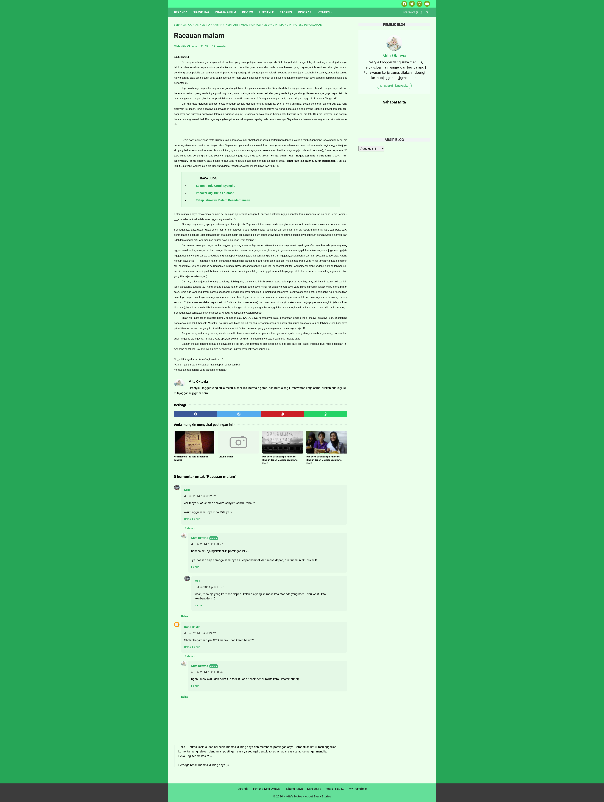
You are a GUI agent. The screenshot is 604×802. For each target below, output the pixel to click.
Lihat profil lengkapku (394, 85)
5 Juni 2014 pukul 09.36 (210, 587)
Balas (187, 519)
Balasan (190, 528)
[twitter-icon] (411, 3)
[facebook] (195, 414)
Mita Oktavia (199, 538)
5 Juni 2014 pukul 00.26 (207, 672)
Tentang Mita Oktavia (266, 789)
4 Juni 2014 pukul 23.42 (200, 633)
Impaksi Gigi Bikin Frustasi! (215, 193)
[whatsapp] (325, 414)
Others (324, 12)
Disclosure (314, 789)
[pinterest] (282, 414)
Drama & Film (225, 12)
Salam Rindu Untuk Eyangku (215, 186)
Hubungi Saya (294, 789)
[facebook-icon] (404, 3)
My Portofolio (358, 789)
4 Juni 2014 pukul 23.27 (207, 544)
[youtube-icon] (426, 3)
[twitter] (238, 414)
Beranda (180, 12)
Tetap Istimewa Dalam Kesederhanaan (223, 200)
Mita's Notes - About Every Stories (308, 796)
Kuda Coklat (192, 627)
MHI (187, 490)
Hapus (196, 519)
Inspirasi (305, 12)
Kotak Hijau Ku (334, 789)
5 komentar (219, 46)
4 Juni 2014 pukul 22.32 (200, 496)
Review (247, 12)
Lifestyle (266, 12)
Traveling (201, 12)
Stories (286, 12)
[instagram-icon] (419, 3)
